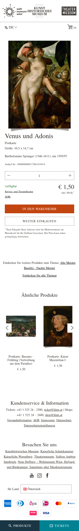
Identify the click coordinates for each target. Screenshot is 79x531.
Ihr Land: (14, 489)
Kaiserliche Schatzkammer (56, 451)
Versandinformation (19, 420)
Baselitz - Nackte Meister (39, 268)
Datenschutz (63, 420)
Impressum (48, 420)
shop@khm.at (53, 415)
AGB (36, 420)
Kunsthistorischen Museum (22, 451)
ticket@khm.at (53, 410)
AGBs (8, 196)
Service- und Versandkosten (19, 191)
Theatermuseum (44, 456)
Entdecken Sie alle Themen (40, 275)
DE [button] (11, 27)
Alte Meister (67, 263)
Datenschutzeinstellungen (39, 425)
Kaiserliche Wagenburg (18, 456)
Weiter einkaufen (39, 221)
